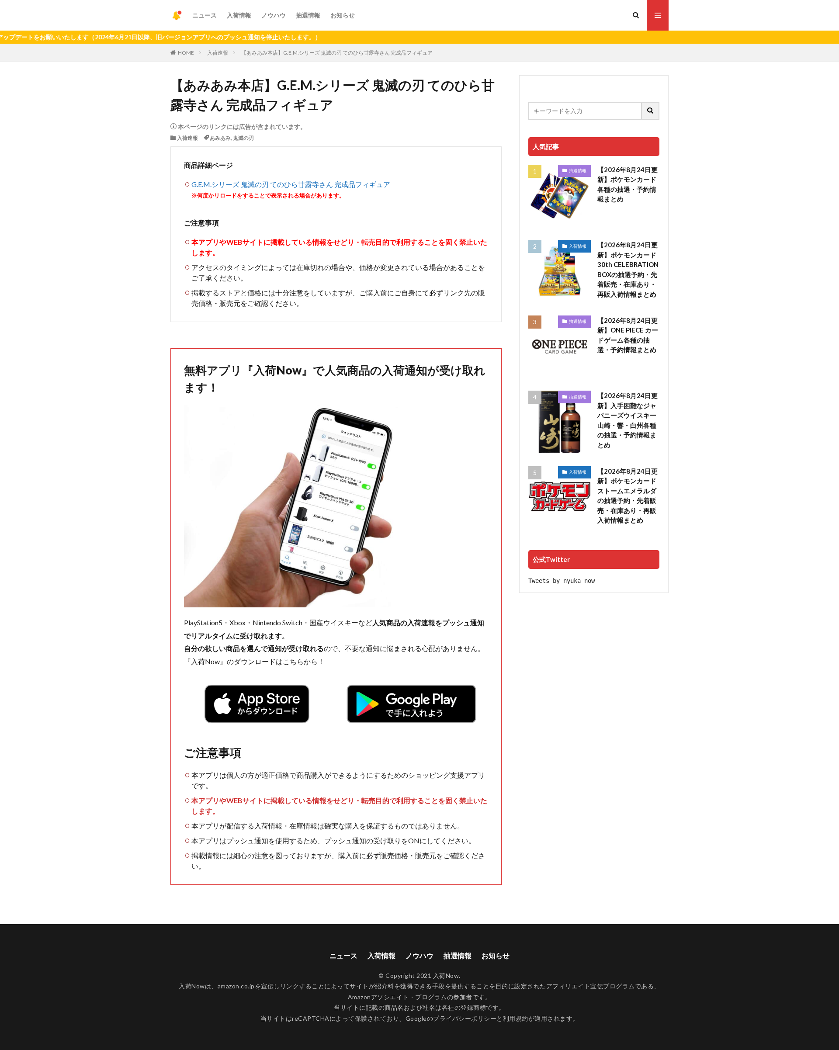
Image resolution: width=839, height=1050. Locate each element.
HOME (186, 52)
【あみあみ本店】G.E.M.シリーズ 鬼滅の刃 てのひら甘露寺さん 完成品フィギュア (337, 52)
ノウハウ (273, 15)
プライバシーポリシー (464, 1018)
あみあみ (220, 138)
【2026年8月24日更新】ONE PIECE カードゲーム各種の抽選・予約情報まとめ (627, 335)
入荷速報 (217, 52)
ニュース (204, 15)
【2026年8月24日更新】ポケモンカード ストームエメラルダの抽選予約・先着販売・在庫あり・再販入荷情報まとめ (627, 495)
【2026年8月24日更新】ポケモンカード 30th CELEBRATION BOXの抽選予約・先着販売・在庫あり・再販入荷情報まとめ (628, 269)
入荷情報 (239, 15)
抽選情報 (308, 15)
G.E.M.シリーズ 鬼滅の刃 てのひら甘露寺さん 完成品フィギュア (290, 184)
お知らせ (342, 15)
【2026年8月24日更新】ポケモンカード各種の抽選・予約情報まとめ (627, 184)
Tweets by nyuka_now (561, 580)
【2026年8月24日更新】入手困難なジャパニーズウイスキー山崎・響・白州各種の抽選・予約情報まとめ (627, 420)
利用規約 (515, 1018)
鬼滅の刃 (243, 138)
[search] (650, 111)
